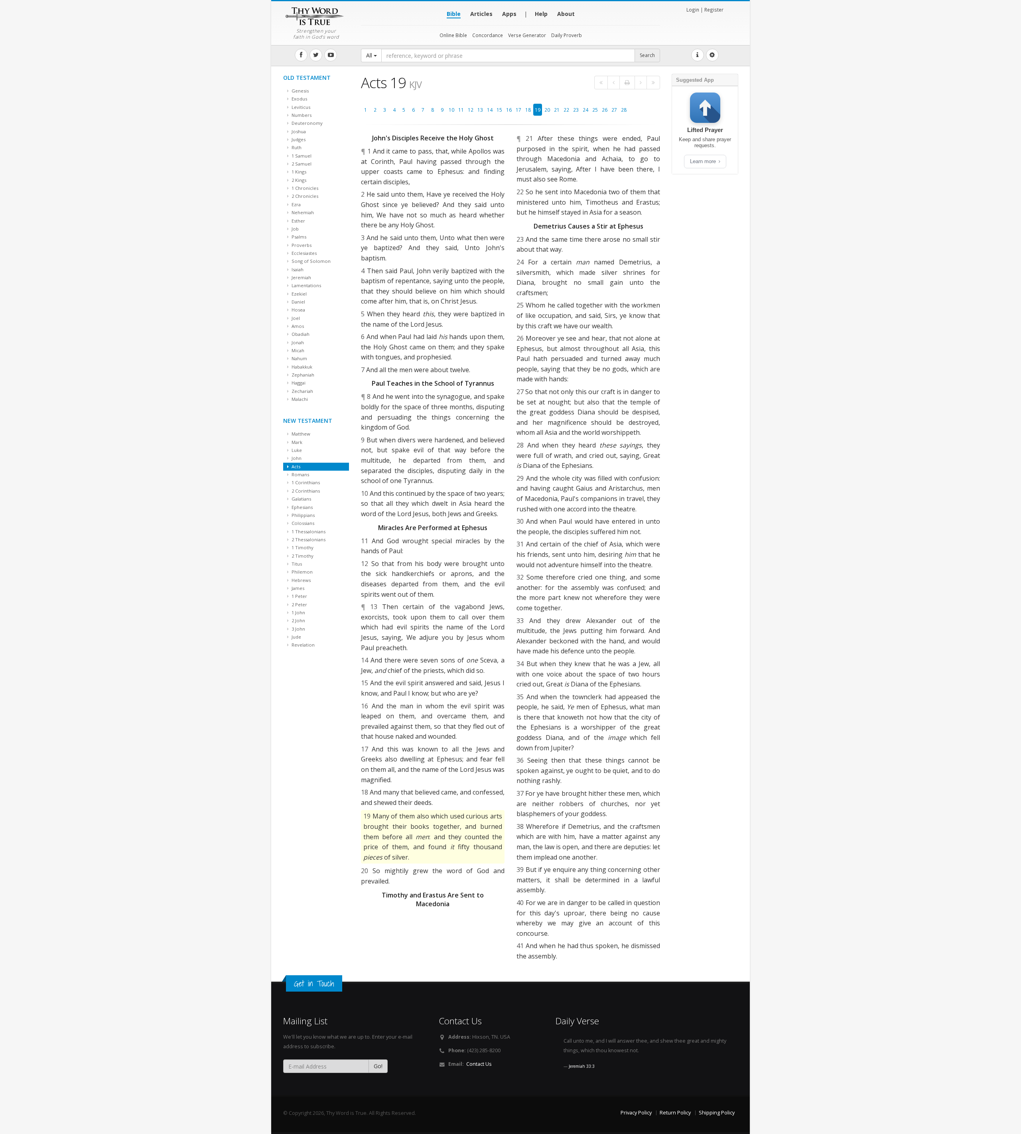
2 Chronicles (304, 196)
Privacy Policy (636, 1112)
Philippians (302, 515)
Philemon (301, 572)
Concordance (487, 35)
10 (451, 109)
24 (585, 109)
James (297, 588)
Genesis (299, 91)
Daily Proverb (566, 35)
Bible (454, 14)
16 (509, 109)
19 (537, 109)
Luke (296, 450)
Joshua (298, 131)
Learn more (703, 161)
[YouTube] (331, 55)
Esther (297, 221)
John (296, 458)
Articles (481, 14)
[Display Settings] (712, 55)
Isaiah (297, 269)
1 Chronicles (304, 188)
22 (566, 109)
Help (541, 14)
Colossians (302, 523)
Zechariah (301, 391)
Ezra (295, 204)
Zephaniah (302, 375)
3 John (297, 629)
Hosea (297, 310)
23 (576, 109)
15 (499, 109)
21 (557, 109)
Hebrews (300, 580)
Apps (509, 14)
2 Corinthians (305, 491)
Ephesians (301, 507)
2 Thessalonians (307, 539)
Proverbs (300, 245)
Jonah (297, 342)
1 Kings (298, 172)
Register (713, 9)
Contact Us (479, 1064)
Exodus (298, 99)
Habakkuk (301, 367)
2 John (297, 620)
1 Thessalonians (307, 531)
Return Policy (675, 1112)
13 (480, 109)
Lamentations (305, 285)
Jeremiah (300, 277)
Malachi (299, 399)
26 (604, 109)
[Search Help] (698, 55)
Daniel (297, 302)
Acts (295, 466)
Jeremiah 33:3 (582, 1066)
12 (470, 109)
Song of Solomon (310, 261)
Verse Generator (527, 35)
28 (624, 109)
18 (528, 109)
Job (294, 229)
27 (614, 109)
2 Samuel (300, 164)
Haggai (298, 383)
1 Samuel (300, 156)
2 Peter (298, 604)
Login (692, 9)
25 (595, 109)
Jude (295, 637)
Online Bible (453, 35)
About (566, 14)
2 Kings (298, 180)
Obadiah (299, 334)
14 (490, 109)
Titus (296, 564)
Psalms (298, 237)
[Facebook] (301, 55)
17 (518, 109)
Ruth (296, 147)
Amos (297, 326)
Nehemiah (302, 212)
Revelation (302, 645)
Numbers (300, 115)
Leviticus (300, 107)
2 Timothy (301, 556)
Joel (295, 318)
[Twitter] (316, 55)
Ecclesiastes (303, 253)
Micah (297, 350)
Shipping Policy (717, 1112)
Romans (299, 474)
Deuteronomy (306, 123)
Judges (298, 139)
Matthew (300, 434)
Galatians (300, 499)
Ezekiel (298, 294)
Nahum (298, 358)
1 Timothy (301, 547)
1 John (297, 612)
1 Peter (298, 596)
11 (461, 109)
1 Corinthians (305, 482)
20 (547, 109)
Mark (296, 442)
